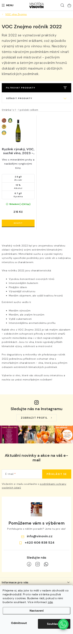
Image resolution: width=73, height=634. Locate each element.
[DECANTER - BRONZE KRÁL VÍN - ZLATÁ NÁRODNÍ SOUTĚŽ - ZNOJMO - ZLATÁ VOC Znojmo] (18, 130)
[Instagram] (37, 564)
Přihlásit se (57, 474)
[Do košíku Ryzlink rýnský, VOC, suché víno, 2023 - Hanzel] (18, 223)
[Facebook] (29, 564)
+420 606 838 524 (40, 542)
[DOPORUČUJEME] (36, 98)
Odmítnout (19, 623)
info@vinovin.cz (40, 536)
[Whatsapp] (46, 564)
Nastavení (37, 610)
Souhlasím (54, 624)
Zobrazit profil (34, 417)
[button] (63, 624)
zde (50, 602)
